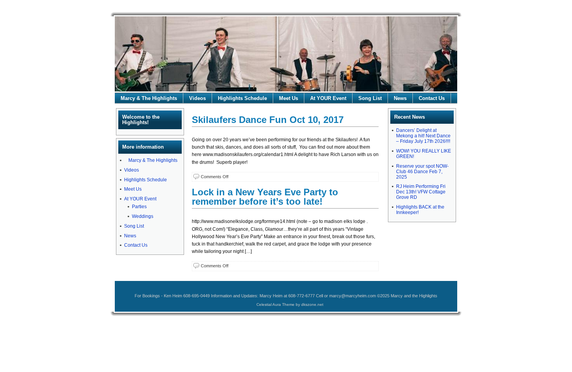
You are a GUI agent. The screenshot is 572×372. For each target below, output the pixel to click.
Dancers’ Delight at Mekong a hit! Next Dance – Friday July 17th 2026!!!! (423, 136)
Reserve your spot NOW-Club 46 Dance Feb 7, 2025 (422, 171)
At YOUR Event (328, 98)
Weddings (142, 216)
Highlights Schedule (242, 98)
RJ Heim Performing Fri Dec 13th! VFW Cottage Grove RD (421, 192)
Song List (370, 98)
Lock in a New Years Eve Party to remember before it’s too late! (265, 197)
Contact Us (432, 98)
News (400, 98)
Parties (139, 206)
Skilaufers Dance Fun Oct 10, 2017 (268, 119)
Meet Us (288, 98)
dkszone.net (312, 304)
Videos (197, 98)
